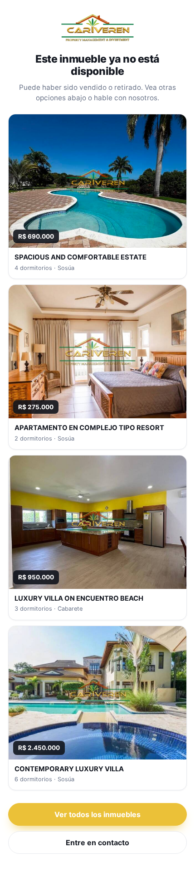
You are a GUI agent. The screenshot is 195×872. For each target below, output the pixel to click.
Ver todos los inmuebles (97, 814)
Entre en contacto (97, 842)
